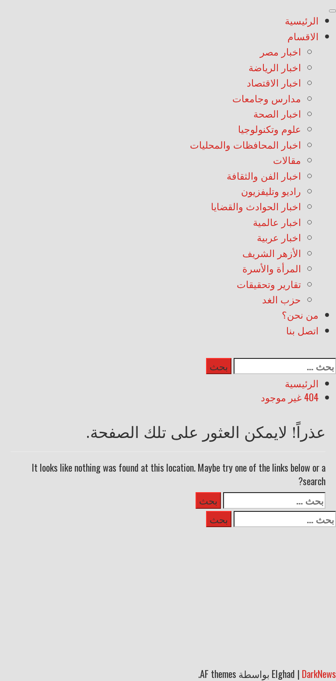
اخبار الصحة (277, 115)
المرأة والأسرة (271, 269)
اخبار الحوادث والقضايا (256, 207)
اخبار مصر (280, 53)
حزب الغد (281, 301)
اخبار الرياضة (274, 68)
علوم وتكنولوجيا (269, 130)
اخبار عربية (279, 238)
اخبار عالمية (277, 223)
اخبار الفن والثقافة (264, 177)
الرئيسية (301, 22)
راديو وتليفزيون (271, 192)
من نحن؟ (300, 316)
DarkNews (319, 674)
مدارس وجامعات (266, 99)
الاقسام (302, 37)
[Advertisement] (168, 595)
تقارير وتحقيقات (269, 285)
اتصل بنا (302, 332)
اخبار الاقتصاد (274, 84)
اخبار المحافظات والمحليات (245, 146)
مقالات (287, 161)
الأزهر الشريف (271, 254)
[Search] (332, 350)
